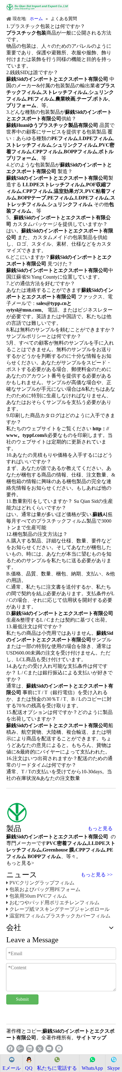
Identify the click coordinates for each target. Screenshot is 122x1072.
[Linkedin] (30, 1049)
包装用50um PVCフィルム (38, 896)
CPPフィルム (90, 849)
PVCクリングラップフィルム (41, 882)
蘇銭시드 (103, 514)
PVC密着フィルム (66, 843)
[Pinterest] (59, 1049)
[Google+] (20, 1049)
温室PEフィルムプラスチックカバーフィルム (59, 915)
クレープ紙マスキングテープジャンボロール (59, 909)
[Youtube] (49, 1049)
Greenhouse (55, 849)
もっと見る (100, 828)
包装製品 (96, 131)
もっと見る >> (97, 874)
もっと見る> (20, 863)
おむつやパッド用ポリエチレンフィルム (54, 902)
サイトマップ (91, 1037)
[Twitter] (39, 1049)
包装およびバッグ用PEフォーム (44, 889)
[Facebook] (10, 1049)
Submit (22, 999)
